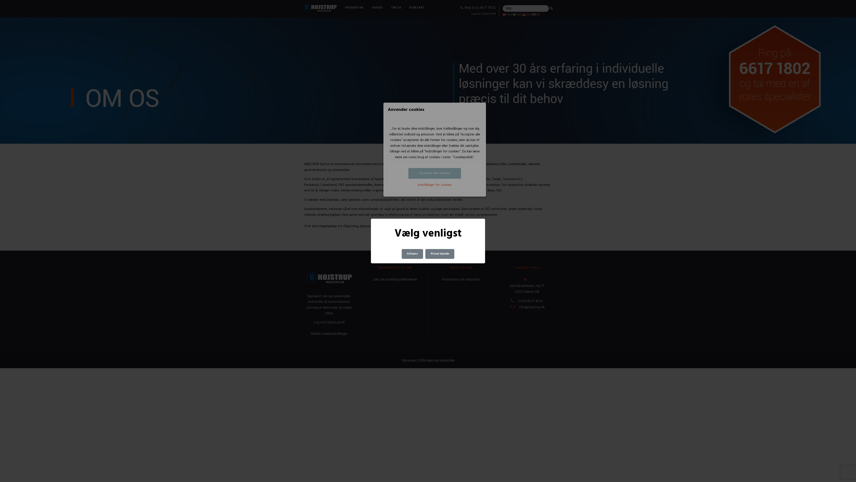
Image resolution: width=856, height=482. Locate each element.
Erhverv (412, 253)
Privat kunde (440, 253)
